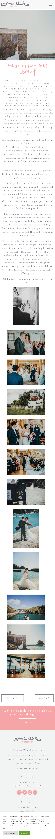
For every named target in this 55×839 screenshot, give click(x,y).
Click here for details (27, 768)
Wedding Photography (27, 807)
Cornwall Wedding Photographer (27, 86)
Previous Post (13, 698)
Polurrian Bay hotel (21, 95)
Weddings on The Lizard (32, 106)
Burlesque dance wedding (31, 83)
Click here (27, 722)
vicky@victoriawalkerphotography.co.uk (29, 785)
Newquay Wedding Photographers (27, 92)
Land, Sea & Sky (27, 811)
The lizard (39, 100)
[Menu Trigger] (50, 4)
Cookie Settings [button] (10, 833)
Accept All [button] (25, 833)
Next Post (43, 698)
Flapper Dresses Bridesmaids (27, 89)
